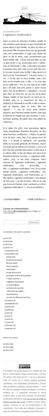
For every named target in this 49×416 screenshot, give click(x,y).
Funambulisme (12, 294)
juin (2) (8, 313)
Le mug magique (11, 199)
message (25, 411)
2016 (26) (7, 241)
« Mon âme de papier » (15, 291)
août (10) (9, 306)
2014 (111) (8, 247)
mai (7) (8, 316)
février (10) (10, 325)
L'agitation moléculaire (15, 282)
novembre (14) (11, 254)
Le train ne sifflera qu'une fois (18, 297)
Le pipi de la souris (13, 272)
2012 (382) (8, 347)
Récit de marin (12, 263)
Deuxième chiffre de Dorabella (18, 275)
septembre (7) (11, 303)
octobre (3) (10, 300)
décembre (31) (11, 250)
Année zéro (11, 257)
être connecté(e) (20, 211)
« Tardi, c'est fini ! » (36, 199)
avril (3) (9, 319)
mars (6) (9, 322)
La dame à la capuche (15, 288)
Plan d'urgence (12, 266)
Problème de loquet (14, 260)
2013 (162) (8, 344)
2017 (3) (7, 238)
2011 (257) (8, 350)
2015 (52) (7, 244)
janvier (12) (10, 328)
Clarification (11, 269)
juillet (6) (9, 310)
